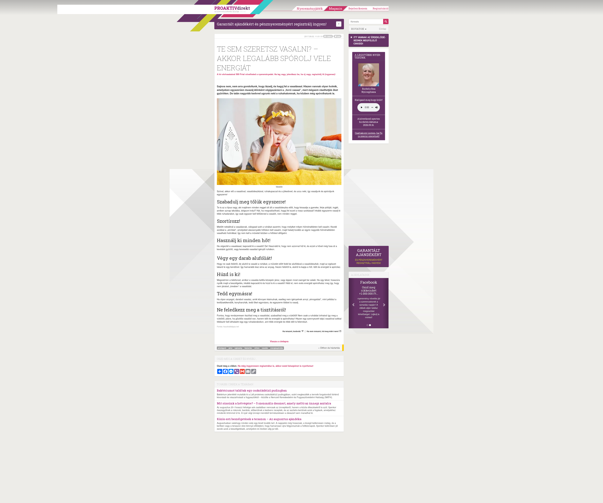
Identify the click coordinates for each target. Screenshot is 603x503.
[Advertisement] (369, 196)
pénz (231, 348)
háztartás (248, 348)
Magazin (335, 8)
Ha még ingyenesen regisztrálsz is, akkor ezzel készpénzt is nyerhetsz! (275, 365)
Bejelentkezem (357, 8)
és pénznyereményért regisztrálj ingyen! (368, 256)
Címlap (382, 28)
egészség (238, 348)
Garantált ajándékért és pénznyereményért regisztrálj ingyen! (271, 24)
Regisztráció (380, 8)
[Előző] (352, 303)
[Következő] (385, 303)
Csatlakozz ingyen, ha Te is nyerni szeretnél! (368, 135)
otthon (257, 348)
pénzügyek (222, 348)
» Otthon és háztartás (329, 347)
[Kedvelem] (302, 331)
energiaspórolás (276, 348)
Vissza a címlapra (279, 341)
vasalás (265, 348)
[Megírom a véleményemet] (340, 331)
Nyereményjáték (310, 8)
